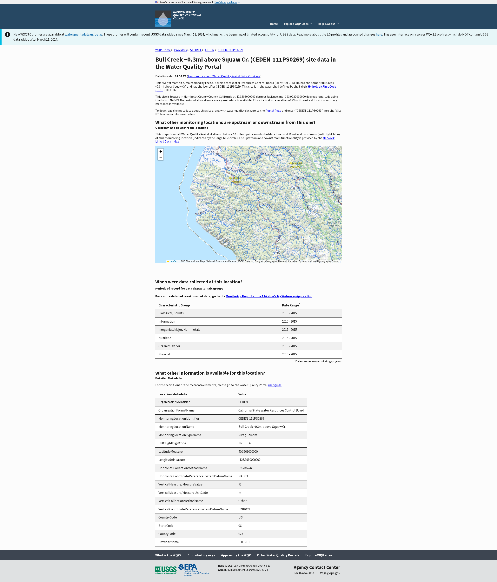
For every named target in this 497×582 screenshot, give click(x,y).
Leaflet (173, 261)
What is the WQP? (168, 555)
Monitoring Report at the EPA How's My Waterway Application (269, 296)
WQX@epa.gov (330, 573)
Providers (180, 50)
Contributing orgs (201, 555)
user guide (275, 385)
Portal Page (273, 110)
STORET (196, 50)
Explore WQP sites (318, 555)
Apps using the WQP (236, 555)
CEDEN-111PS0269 (230, 50)
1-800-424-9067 (303, 573)
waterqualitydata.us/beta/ (83, 34)
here (379, 34)
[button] (160, 151)
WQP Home (163, 50)
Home (274, 24)
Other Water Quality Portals (278, 555)
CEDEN (209, 50)
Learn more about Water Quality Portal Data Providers (224, 76)
